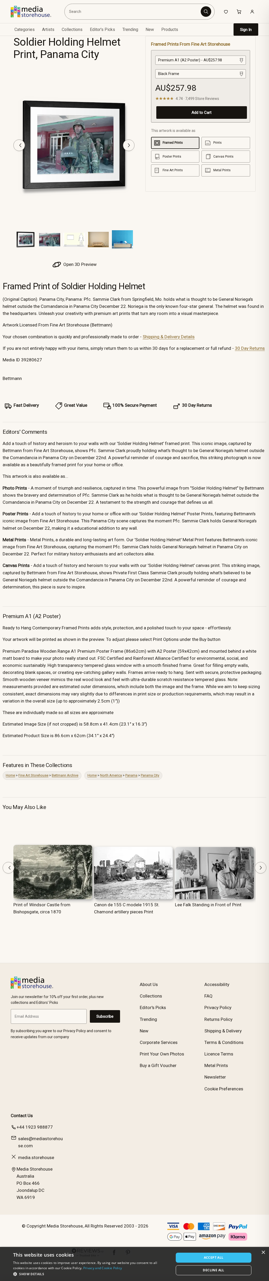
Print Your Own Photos (162, 1054)
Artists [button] (48, 29)
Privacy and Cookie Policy (102, 1268)
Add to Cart (201, 112)
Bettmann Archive (65, 775)
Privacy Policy (217, 1007)
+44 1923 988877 (35, 1127)
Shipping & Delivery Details (169, 336)
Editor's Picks (102, 29)
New (150, 29)
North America (111, 775)
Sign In (246, 29)
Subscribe (104, 1016)
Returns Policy (218, 1019)
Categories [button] (24, 29)
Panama (131, 775)
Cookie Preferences (223, 1088)
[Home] (35, 11)
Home (10, 775)
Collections (72, 29)
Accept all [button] (214, 1257)
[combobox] (133, 11)
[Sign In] (252, 12)
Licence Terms (218, 1054)
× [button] (263, 1253)
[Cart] (239, 12)
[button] (91, 1274)
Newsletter (215, 1077)
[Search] (206, 11)
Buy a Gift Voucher (158, 1065)
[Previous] (19, 145)
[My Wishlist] (226, 12)
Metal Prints (216, 1065)
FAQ (208, 996)
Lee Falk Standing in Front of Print (208, 904)
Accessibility (216, 984)
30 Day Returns (250, 348)
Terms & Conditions (224, 1042)
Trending (130, 29)
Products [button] (169, 29)
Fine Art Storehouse (33, 775)
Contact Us (22, 1115)
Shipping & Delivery (223, 1030)
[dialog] (134, 1264)
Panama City (150, 775)
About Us (149, 984)
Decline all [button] (213, 1270)
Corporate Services (159, 1042)
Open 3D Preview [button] (79, 264)
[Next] (128, 145)
